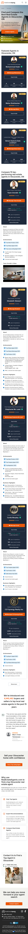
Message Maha (15, 109)
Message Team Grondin (14, 200)
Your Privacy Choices (7, 931)
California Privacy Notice (20, 931)
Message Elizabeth (15, 308)
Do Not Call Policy (21, 930)
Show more (14, 684)
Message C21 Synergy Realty (15, 614)
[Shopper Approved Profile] (11, 923)
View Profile (14, 204)
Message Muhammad (15, 72)
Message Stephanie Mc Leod (15, 417)
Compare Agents (9, 31)
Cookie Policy (5, 930)
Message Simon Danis (15, 148)
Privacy (11, 930)
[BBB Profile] (15, 923)
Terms (15, 930)
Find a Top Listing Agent (14, 764)
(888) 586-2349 (8, 914)
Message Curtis (15, 525)
